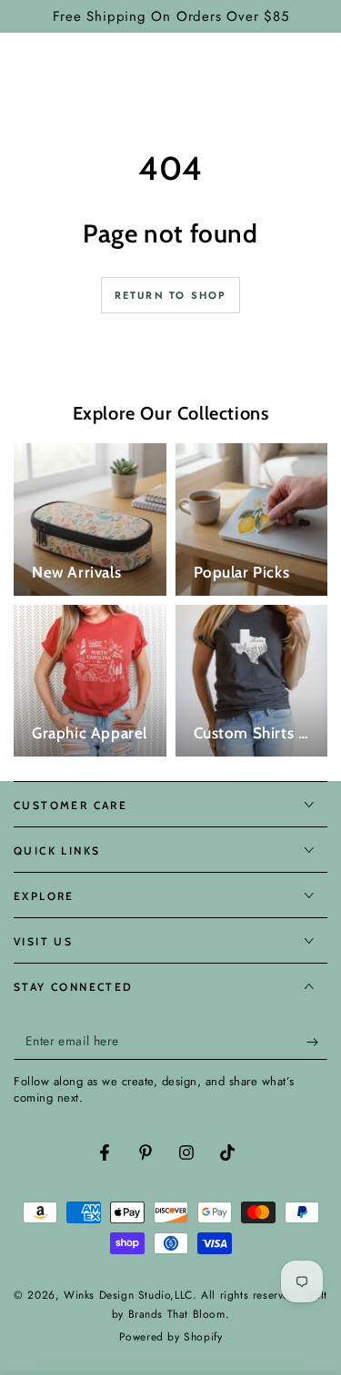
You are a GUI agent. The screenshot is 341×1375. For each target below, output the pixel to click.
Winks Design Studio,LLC (128, 1295)
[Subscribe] (316, 1042)
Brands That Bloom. (179, 1314)
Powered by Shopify (171, 1337)
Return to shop (171, 295)
